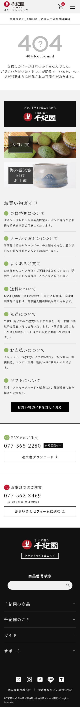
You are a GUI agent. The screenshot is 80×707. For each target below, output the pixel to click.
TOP (75, 702)
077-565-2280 (22, 445)
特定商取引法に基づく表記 (55, 690)
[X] (19, 679)
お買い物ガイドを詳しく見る (40, 407)
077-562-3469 (22, 495)
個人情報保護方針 (19, 690)
